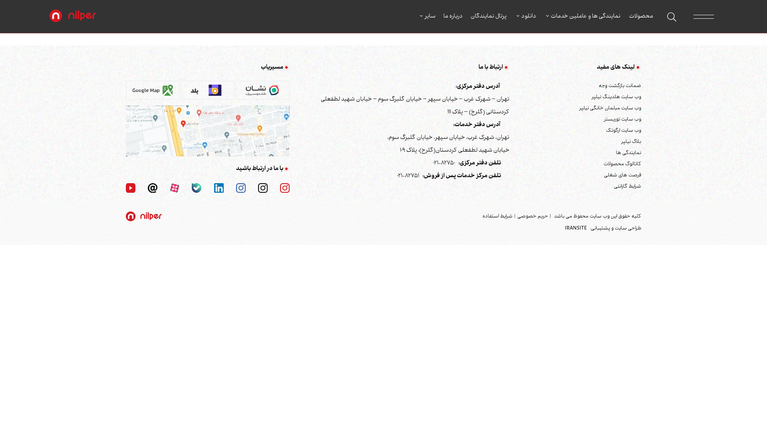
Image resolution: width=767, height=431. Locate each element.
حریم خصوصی (532, 216)
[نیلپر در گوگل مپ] (153, 93)
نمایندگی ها (628, 153)
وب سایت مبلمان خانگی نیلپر (610, 108)
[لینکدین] (219, 188)
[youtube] (130, 188)
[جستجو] (671, 17)
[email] (152, 188)
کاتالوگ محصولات (622, 164)
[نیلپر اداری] (73, 17)
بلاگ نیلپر (631, 142)
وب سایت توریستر (622, 119)
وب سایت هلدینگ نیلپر (616, 97)
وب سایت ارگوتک (623, 130)
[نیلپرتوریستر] (241, 188)
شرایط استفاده (498, 216)
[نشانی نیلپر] (208, 131)
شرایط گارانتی (627, 186)
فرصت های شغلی (622, 175)
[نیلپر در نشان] (263, 93)
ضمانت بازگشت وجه (620, 86)
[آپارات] (174, 188)
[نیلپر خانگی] (263, 188)
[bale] (196, 188)
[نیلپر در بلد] (208, 93)
